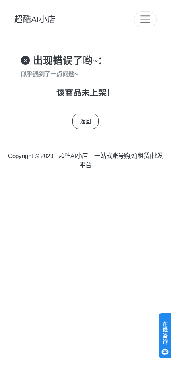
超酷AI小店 (35, 19)
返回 (85, 121)
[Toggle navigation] (145, 19)
